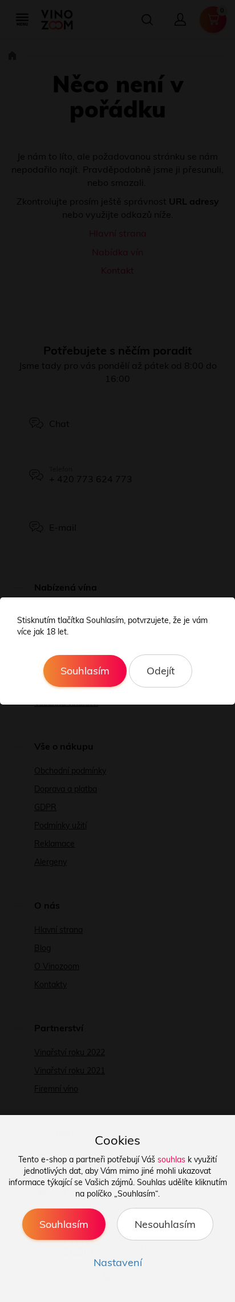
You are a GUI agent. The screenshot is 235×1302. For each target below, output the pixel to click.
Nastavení (118, 1262)
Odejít (161, 670)
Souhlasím (85, 670)
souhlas (171, 1159)
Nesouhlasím (165, 1224)
